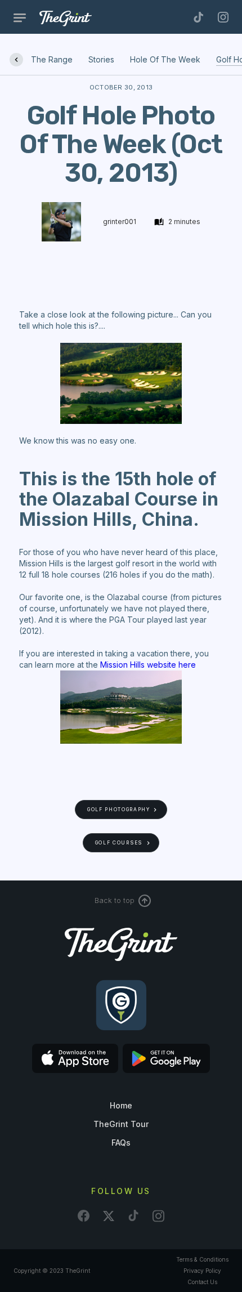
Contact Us (202, 1281)
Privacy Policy (202, 1270)
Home (121, 1105)
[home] (82, 18)
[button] (24, 17)
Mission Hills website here (148, 664)
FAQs (121, 1142)
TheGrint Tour (121, 1124)
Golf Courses (118, 843)
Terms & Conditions (202, 1259)
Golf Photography (118, 809)
